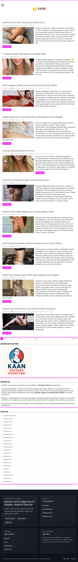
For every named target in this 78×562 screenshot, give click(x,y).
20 (24, 339)
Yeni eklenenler (47, 509)
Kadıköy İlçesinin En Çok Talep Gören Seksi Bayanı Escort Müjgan (32, 117)
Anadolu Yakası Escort (18, 57)
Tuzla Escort (6, 472)
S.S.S (5, 542)
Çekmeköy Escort (8, 434)
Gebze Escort (7, 440)
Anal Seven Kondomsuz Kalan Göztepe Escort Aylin (25, 180)
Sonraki (36, 339)
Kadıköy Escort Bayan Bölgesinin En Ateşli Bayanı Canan (28, 211)
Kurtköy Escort (7, 456)
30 (28, 339)
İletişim (6, 538)
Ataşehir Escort (16, 25)
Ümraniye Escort (32, 88)
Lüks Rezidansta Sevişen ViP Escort (18, 151)
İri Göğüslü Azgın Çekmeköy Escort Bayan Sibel (24, 54)
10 (20, 339)
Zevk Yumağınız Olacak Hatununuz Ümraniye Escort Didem (29, 85)
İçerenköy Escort (24, 25)
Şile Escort (6, 469)
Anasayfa (45, 505)
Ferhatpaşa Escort (33, 153)
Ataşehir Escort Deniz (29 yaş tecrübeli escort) (23, 22)
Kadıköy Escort (16, 120)
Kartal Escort (7, 453)
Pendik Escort (7, 462)
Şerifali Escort (24, 88)
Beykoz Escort (7, 425)
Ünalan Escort (41, 88)
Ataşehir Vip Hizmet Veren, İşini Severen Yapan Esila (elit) (28, 309)
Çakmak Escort (16, 88)
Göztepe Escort (17, 183)
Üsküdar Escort (7, 481)
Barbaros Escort (24, 153)
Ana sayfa (66, 558)
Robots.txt (8, 549)
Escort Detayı (7, 46)
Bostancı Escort (17, 246)
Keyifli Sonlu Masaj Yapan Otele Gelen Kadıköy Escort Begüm (30, 275)
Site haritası (8, 546)
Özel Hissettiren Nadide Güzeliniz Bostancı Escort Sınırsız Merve (32, 243)
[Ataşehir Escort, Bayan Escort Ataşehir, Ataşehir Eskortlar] (39, 8)
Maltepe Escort (7, 459)
